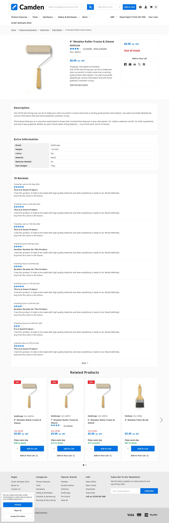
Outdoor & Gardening (45, 496)
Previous (7, 420)
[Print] (134, 64)
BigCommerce (41, 512)
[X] (139, 64)
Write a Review (100, 48)
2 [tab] (85, 465)
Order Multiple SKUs (21, 22)
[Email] (130, 64)
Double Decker (67, 485)
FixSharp (65, 489)
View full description (79, 85)
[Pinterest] (144, 64)
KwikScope (65, 492)
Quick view (29, 395)
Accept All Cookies (18, 516)
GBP (112, 17)
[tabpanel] (29, 419)
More (85, 17)
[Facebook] (125, 64)
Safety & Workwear (67, 17)
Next (84, 363)
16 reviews (87, 48)
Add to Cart (129, 7)
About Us (15, 485)
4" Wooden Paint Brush (136, 420)
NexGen (64, 481)
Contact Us (16, 489)
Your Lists (153, 17)
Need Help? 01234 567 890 (133, 17)
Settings (18, 505)
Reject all (18, 510)
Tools (34, 17)
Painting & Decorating (46, 500)
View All (64, 500)
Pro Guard (65, 496)
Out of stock (132, 51)
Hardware (48, 17)
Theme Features (19, 17)
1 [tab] (83, 465)
